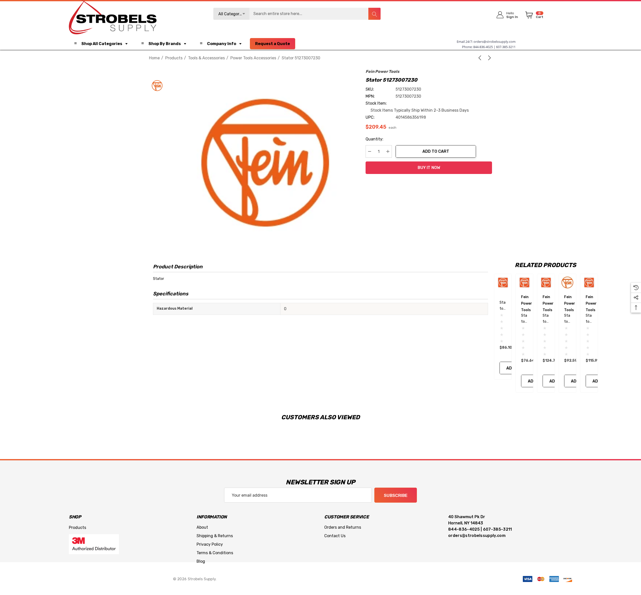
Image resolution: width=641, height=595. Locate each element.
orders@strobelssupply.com (494, 41)
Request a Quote (272, 43)
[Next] (488, 57)
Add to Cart (435, 151)
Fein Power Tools (382, 71)
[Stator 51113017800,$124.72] (546, 282)
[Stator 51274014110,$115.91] (589, 282)
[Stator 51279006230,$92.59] (567, 282)
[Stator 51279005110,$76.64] (524, 282)
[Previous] (480, 57)
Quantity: (374, 139)
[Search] (374, 14)
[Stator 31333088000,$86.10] (503, 282)
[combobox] (297, 14)
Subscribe (395, 495)
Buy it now (429, 167)
